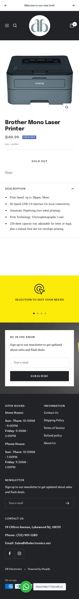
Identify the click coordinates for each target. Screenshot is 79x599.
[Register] (67, 503)
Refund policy (53, 435)
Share (8, 172)
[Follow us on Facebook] (10, 553)
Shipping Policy (54, 420)
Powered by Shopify (39, 569)
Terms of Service (54, 428)
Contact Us (51, 413)
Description (15, 188)
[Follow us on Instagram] (19, 553)
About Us (50, 443)
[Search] (15, 25)
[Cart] (72, 25)
